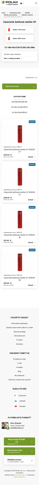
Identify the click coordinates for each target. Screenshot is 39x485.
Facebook (22, 396)
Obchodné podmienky (19, 323)
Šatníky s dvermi (27, 15)
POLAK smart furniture (12, 54)
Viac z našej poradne (12, 58)
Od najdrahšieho (19, 112)
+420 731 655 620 (17, 426)
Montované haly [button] (14, 451)
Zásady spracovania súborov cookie (19, 327)
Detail (30, 157)
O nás (19, 363)
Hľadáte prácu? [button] (15, 460)
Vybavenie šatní (15, 13)
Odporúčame (19, 97)
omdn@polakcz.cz (17, 428)
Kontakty (19, 344)
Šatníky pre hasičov (10, 15)
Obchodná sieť (19, 336)
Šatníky (27, 13)
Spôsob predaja (19, 332)
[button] (22, 3)
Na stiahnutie (19, 375)
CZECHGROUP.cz (19, 477)
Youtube (22, 406)
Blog (19, 371)
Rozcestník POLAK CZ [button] (16, 441)
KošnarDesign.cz (20, 475)
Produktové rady (19, 359)
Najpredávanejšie (19, 102)
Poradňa (19, 367)
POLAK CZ (10, 2)
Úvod (3, 13)
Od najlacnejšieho (19, 107)
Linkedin (22, 401)
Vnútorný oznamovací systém (19, 380)
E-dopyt (19, 340)
